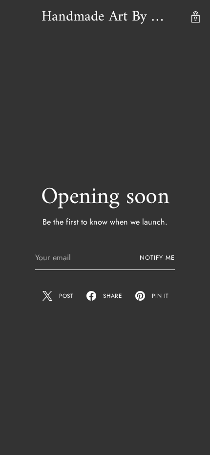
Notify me (157, 257)
